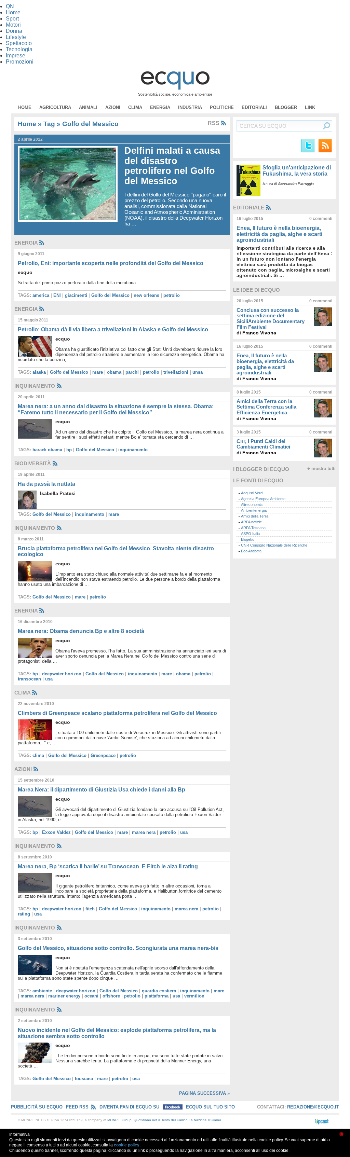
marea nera (144, 832)
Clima (135, 107)
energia (160, 107)
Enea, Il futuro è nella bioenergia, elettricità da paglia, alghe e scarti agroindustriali (279, 234)
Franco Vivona (259, 332)
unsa (197, 372)
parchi (132, 372)
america (40, 295)
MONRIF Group (119, 1120)
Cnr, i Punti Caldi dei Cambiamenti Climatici (263, 444)
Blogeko (247, 539)
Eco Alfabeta (251, 551)
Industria (190, 107)
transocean (29, 678)
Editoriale (248, 207)
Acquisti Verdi (252, 493)
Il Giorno (214, 1120)
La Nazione (198, 1120)
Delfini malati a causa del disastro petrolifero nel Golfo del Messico (172, 166)
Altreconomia (251, 504)
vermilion (194, 995)
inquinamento (133, 449)
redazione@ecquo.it (313, 1107)
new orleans (146, 295)
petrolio (171, 295)
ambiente (42, 990)
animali (88, 107)
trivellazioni (175, 372)
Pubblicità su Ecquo (37, 1107)
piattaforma (157, 995)
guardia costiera (159, 990)
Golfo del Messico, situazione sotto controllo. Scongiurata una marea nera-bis (118, 948)
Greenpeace (103, 755)
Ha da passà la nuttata (46, 484)
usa (49, 678)
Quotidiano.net (145, 1120)
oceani (91, 995)
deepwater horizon (61, 673)
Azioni (112, 107)
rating (24, 914)
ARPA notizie (251, 522)
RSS (214, 123)
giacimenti (76, 295)
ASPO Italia (250, 534)
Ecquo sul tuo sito (210, 1107)
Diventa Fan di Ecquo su (130, 1107)
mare (97, 372)
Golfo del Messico (110, 295)
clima (38, 755)
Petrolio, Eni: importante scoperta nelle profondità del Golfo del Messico (110, 263)
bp (69, 449)
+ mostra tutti (321, 468)
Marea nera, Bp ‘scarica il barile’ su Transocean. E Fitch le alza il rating (108, 866)
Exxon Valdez (56, 832)
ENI (57, 295)
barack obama (47, 449)
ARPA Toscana (253, 528)
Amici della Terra (254, 516)
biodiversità (32, 463)
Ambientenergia (254, 510)
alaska (39, 372)
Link (310, 107)
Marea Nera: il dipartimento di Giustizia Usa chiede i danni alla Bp (101, 790)
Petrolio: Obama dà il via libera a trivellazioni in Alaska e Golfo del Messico (113, 329)
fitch (90, 908)
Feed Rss (77, 1107)
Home (24, 107)
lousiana (84, 1078)
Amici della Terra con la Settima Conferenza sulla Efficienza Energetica (266, 406)
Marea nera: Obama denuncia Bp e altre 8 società (81, 631)
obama (114, 372)
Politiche (222, 107)
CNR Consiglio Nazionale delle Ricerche (274, 545)
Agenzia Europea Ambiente (263, 499)
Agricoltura (55, 107)
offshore (111, 995)
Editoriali (254, 107)
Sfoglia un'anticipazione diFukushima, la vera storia (296, 171)
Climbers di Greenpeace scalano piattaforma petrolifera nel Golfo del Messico (117, 713)
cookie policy (126, 1145)
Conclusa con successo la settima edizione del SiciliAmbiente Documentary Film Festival (271, 318)
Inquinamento (34, 386)
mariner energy (64, 995)
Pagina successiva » (204, 1093)
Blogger (286, 107)
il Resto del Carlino (173, 1120)
